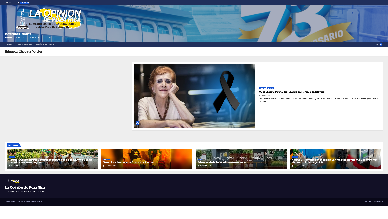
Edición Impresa (378, 201)
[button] (377, 44)
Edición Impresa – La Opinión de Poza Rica (35, 44)
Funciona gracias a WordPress (14, 201)
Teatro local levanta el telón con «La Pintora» (128, 162)
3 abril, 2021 (265, 96)
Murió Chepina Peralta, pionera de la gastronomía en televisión (292, 92)
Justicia (295, 157)
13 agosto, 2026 (16, 166)
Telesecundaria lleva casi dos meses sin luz (222, 162)
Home (9, 44)
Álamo (200, 159)
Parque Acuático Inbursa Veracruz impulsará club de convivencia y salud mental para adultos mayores (50, 161)
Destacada (263, 88)
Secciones (368, 201)
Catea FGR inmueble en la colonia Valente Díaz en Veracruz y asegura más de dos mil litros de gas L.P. (335, 161)
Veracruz (12, 157)
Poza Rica (106, 159)
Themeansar (38, 201)
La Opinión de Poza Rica (18, 33)
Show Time (271, 88)
